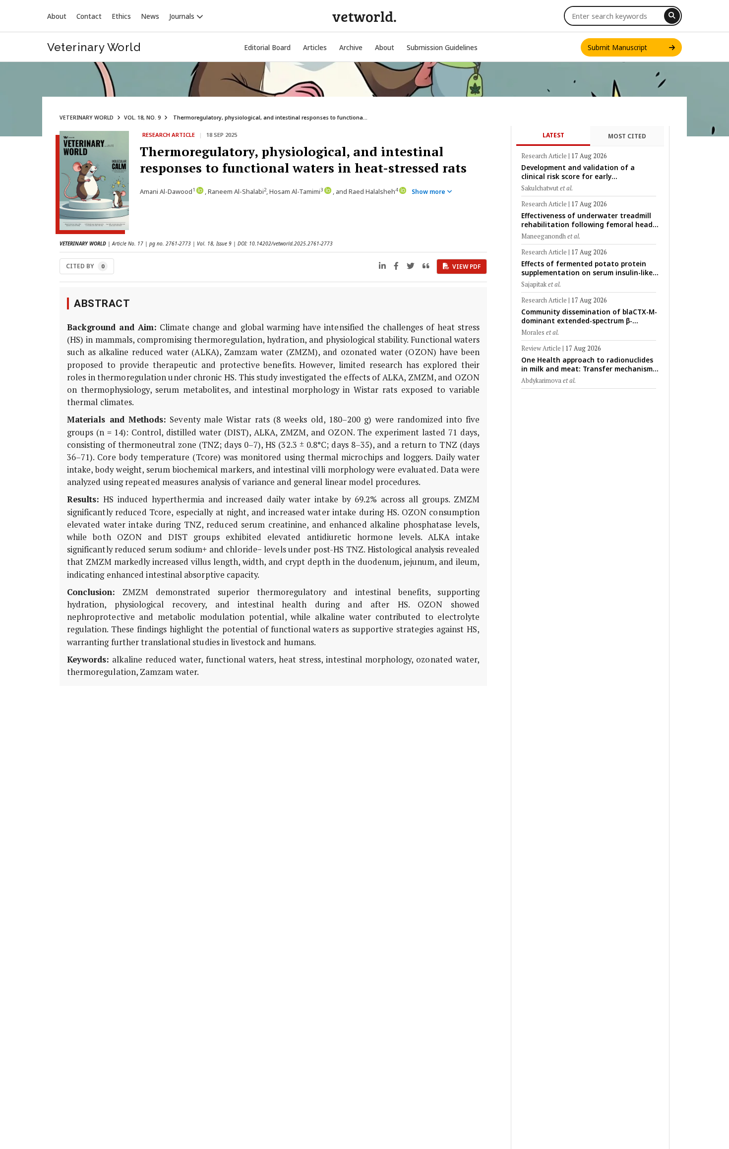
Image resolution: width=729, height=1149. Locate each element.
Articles (315, 47)
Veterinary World (93, 47)
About (56, 16)
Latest (553, 135)
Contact (89, 16)
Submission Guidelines (442, 47)
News (150, 16)
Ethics (121, 16)
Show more (429, 191)
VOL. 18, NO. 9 (142, 117)
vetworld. (364, 16)
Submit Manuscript (628, 47)
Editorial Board (267, 47)
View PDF (466, 266)
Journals (182, 16)
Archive (351, 47)
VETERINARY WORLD (87, 117)
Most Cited (627, 136)
